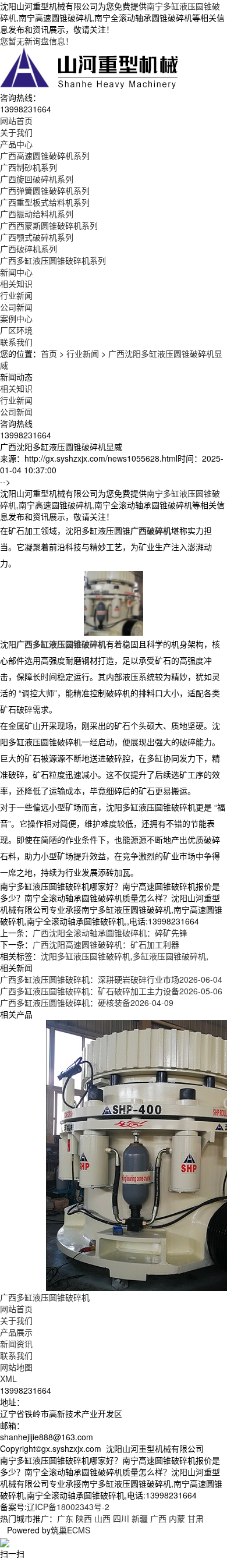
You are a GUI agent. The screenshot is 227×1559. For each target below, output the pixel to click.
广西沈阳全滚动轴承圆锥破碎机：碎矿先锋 (110, 932)
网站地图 (16, 1367)
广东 (65, 1518)
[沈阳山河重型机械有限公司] (89, 67)
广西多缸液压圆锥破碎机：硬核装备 (86, 1002)
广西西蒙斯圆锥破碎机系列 (49, 225)
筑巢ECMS (70, 1530)
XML (8, 1378)
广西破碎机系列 (28, 248)
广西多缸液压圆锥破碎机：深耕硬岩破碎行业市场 (111, 979)
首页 (49, 353)
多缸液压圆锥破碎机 (169, 956)
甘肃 (195, 1518)
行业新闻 (16, 295)
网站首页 (16, 1308)
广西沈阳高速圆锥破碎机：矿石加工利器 (106, 944)
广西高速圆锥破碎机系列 (45, 155)
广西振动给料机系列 (36, 213)
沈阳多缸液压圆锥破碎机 (85, 956)
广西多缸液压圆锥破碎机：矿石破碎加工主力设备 (111, 991)
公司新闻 (16, 307)
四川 (121, 1518)
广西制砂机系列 (28, 167)
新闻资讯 (16, 1343)
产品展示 (16, 1332)
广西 (158, 1518)
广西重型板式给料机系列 (45, 202)
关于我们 (16, 1320)
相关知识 (16, 283)
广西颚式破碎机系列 (36, 237)
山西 (102, 1518)
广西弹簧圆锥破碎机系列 (45, 190)
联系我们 (16, 1355)
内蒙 (177, 1518)
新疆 (140, 1518)
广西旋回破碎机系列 (36, 179)
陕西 (84, 1518)
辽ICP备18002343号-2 (68, 1506)
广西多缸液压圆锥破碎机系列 (53, 260)
